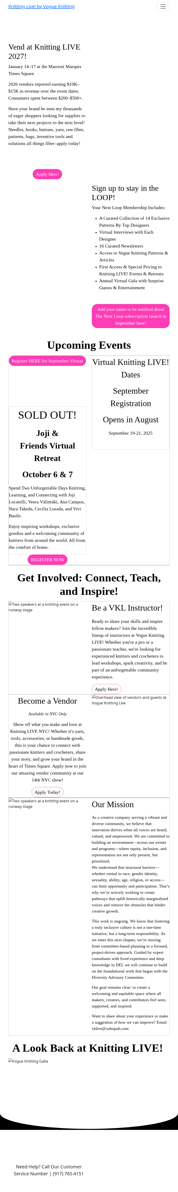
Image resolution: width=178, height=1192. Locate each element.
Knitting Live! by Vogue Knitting (41, 6)
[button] (47, 174)
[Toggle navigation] (163, 6)
